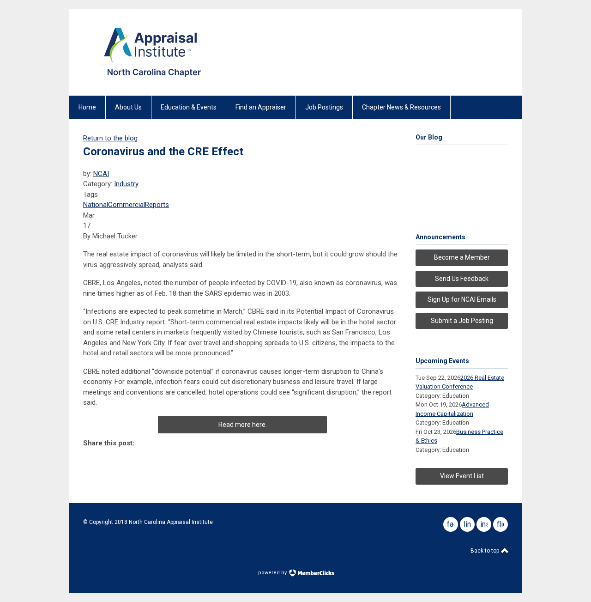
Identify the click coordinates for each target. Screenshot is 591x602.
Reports (157, 205)
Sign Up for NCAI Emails (462, 299)
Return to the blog (110, 138)
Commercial (126, 205)
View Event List (462, 476)
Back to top (485, 550)
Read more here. (242, 424)
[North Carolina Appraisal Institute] (152, 79)
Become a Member (462, 257)
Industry (126, 184)
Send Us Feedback (461, 278)
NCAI (101, 174)
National (95, 205)
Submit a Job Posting (462, 320)
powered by (273, 573)
